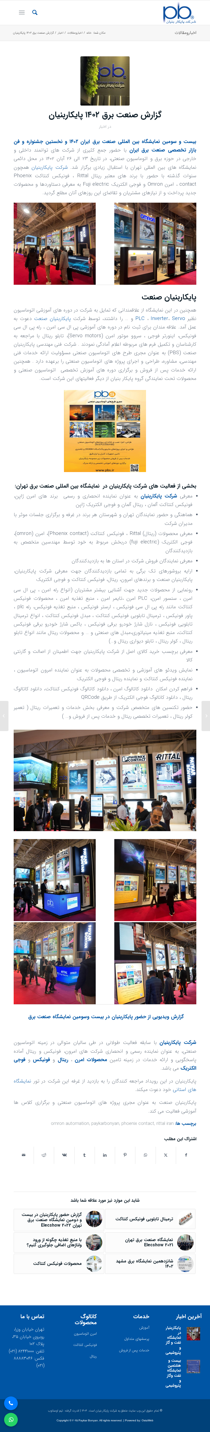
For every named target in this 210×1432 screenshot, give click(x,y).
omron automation (70, 1123)
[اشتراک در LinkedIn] (105, 1155)
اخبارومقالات (185, 32)
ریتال (63, 1060)
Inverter (159, 319)
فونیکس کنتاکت (85, 1345)
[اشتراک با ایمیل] (24, 1155)
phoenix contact (137, 1123)
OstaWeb (147, 1420)
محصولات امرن (91, 1060)
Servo (178, 319)
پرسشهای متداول (136, 1339)
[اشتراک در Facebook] (186, 1155)
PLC (140, 319)
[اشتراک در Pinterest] (125, 1155)
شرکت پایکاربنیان (49, 167)
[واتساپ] (11, 1420)
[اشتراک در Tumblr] (85, 1155)
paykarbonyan (105, 1123)
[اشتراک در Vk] (64, 1155)
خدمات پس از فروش (134, 1350)
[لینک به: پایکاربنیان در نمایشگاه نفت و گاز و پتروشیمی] (193, 1333)
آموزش (144, 1328)
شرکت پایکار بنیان (106, 1410)
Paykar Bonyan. (88, 1420)
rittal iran (165, 1123)
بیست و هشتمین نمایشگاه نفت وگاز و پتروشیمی (173, 1373)
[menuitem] (32, 12)
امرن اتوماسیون (85, 1334)
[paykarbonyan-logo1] (179, 12)
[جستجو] (32, 12)
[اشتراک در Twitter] (166, 1155)
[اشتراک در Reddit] (44, 1155)
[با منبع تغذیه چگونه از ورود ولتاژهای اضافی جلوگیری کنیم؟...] (206, 716)
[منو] (23, 12)
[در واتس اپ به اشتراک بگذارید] (145, 1155)
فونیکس (41, 1060)
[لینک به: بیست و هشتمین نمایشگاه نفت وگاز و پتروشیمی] (193, 1366)
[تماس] (11, 1403)
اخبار (102, 126)
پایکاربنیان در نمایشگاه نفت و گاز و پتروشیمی (172, 1340)
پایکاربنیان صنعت (52, 319)
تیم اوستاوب (55, 1410)
